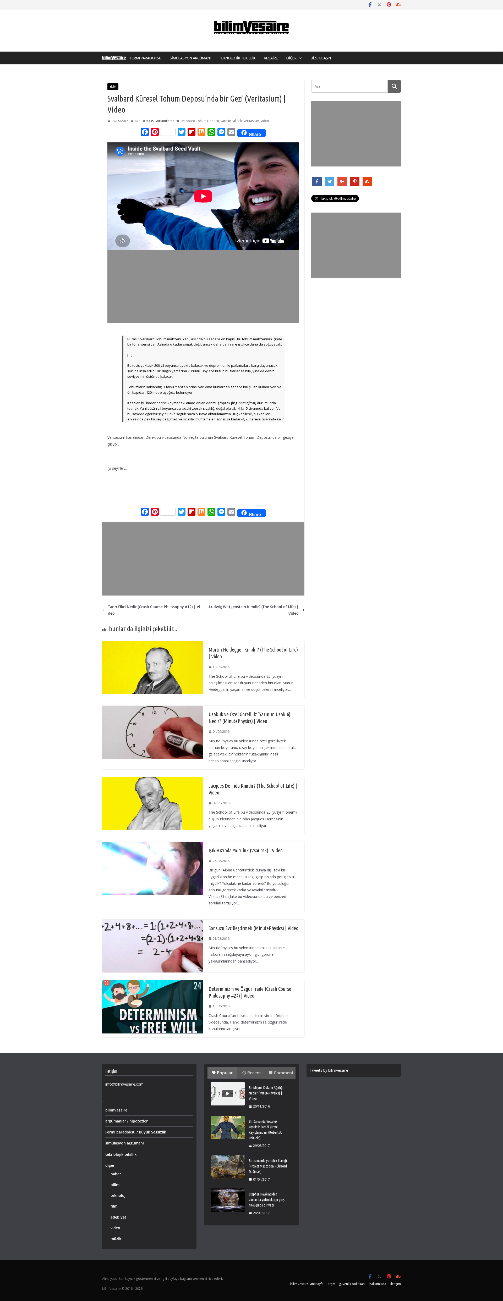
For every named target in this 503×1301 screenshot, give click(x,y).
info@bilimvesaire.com (124, 1084)
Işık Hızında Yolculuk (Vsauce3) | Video (246, 850)
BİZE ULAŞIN (321, 58)
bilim (113, 86)
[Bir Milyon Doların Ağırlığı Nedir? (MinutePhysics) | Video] (228, 1093)
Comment (283, 1073)
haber (116, 1173)
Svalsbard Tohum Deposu (200, 121)
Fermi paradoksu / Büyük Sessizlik (135, 1132)
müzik (116, 1238)
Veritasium (251, 121)
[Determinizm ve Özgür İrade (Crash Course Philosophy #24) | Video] (152, 983)
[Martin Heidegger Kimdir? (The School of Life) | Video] (152, 644)
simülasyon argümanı (124, 1143)
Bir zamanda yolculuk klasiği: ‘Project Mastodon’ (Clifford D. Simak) (268, 1166)
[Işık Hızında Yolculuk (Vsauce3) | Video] (152, 845)
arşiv (331, 1284)
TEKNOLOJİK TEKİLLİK (237, 58)
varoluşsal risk (231, 121)
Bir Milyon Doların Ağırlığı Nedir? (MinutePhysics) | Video (266, 1093)
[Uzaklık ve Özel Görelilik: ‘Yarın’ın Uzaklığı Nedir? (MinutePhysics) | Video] (152, 709)
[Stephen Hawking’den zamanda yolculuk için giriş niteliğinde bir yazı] (228, 1200)
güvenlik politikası (352, 1284)
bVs (137, 121)
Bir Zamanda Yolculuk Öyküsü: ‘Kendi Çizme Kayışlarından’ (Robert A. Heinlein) (265, 1129)
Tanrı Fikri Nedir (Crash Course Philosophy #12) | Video (154, 610)
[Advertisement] (204, 286)
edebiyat (118, 1217)
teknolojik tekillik (120, 1154)
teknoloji (119, 1195)
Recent (254, 1073)
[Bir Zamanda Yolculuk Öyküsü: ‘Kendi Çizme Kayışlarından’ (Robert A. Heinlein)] (228, 1127)
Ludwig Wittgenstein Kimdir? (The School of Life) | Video (254, 610)
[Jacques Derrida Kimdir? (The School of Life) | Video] (152, 780)
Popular (225, 1073)
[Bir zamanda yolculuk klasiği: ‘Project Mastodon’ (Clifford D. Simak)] (228, 1166)
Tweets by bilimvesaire (329, 1070)
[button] (299, 58)
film (114, 1206)
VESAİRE (271, 58)
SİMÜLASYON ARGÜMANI (190, 58)
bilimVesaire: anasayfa (307, 1284)
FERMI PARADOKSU (145, 58)
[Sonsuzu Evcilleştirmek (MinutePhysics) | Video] (152, 922)
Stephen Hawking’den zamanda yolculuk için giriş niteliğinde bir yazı (267, 1199)
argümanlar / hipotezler (126, 1121)
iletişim (395, 1284)
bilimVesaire (116, 1110)
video (265, 121)
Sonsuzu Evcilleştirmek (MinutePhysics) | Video (253, 928)
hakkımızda (377, 1284)
